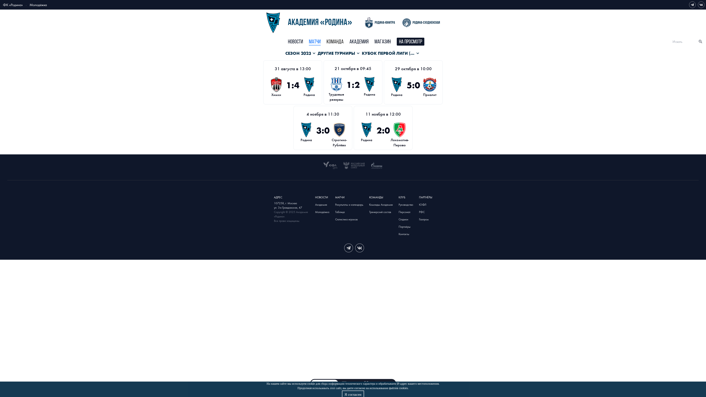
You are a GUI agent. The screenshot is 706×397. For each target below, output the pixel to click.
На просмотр (410, 42)
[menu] (356, 41)
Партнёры (405, 226)
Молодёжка (38, 4)
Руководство (406, 204)
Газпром (424, 219)
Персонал (404, 212)
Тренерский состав (380, 212)
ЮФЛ (422, 204)
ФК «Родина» (13, 4)
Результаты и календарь (349, 204)
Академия (359, 42)
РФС (422, 212)
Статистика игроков (346, 219)
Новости (295, 42)
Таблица (340, 212)
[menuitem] (295, 42)
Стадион (403, 219)
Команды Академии (381, 204)
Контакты (404, 234)
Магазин (383, 42)
